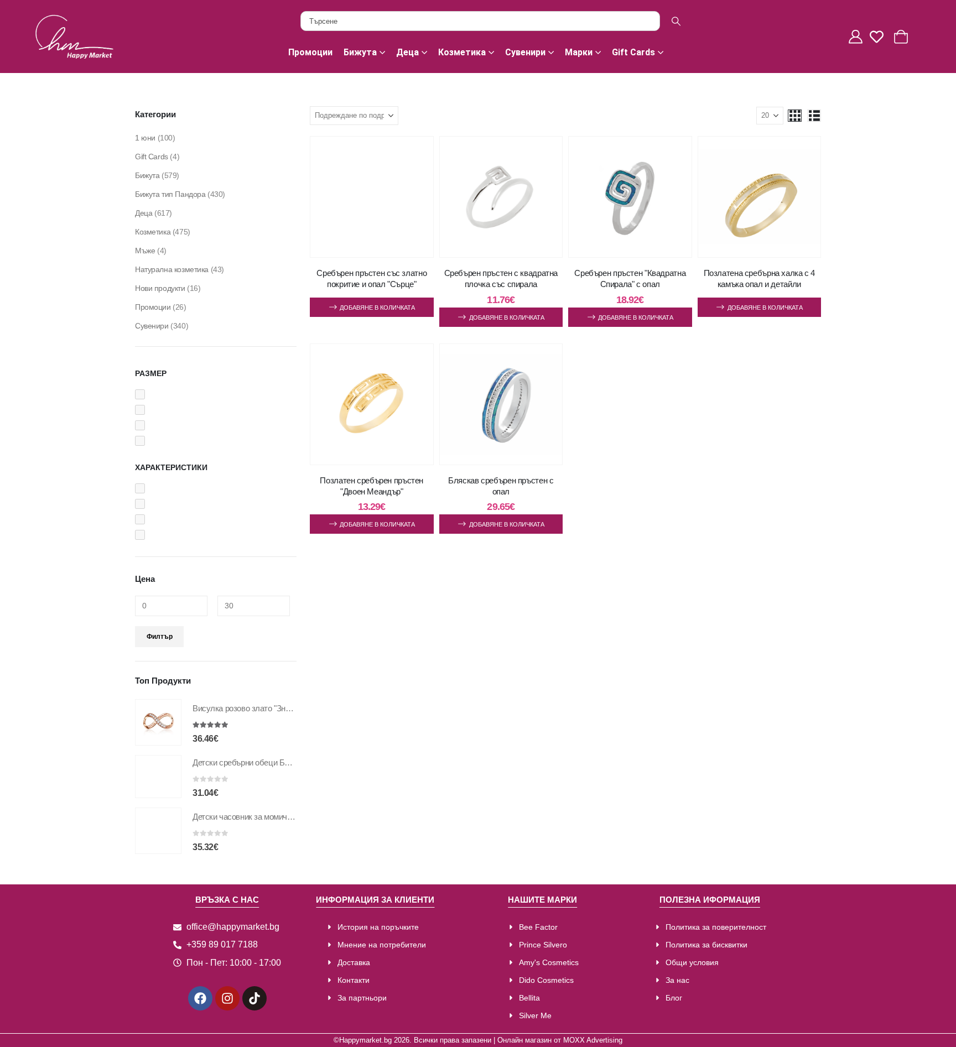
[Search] (676, 21)
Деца (407, 52)
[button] (795, 116)
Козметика (462, 52)
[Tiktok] (254, 998)
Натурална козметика (172, 269)
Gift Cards (633, 52)
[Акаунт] (857, 37)
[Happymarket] (74, 36)
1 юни (145, 137)
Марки (579, 52)
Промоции (310, 52)
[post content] (371, 197)
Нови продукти (160, 288)
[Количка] (902, 37)
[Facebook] (200, 998)
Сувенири (525, 52)
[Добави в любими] (414, 155)
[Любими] (880, 37)
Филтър (160, 636)
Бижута (360, 52)
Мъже (145, 250)
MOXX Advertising (592, 1040)
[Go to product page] (158, 722)
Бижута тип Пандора (170, 194)
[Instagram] (227, 998)
